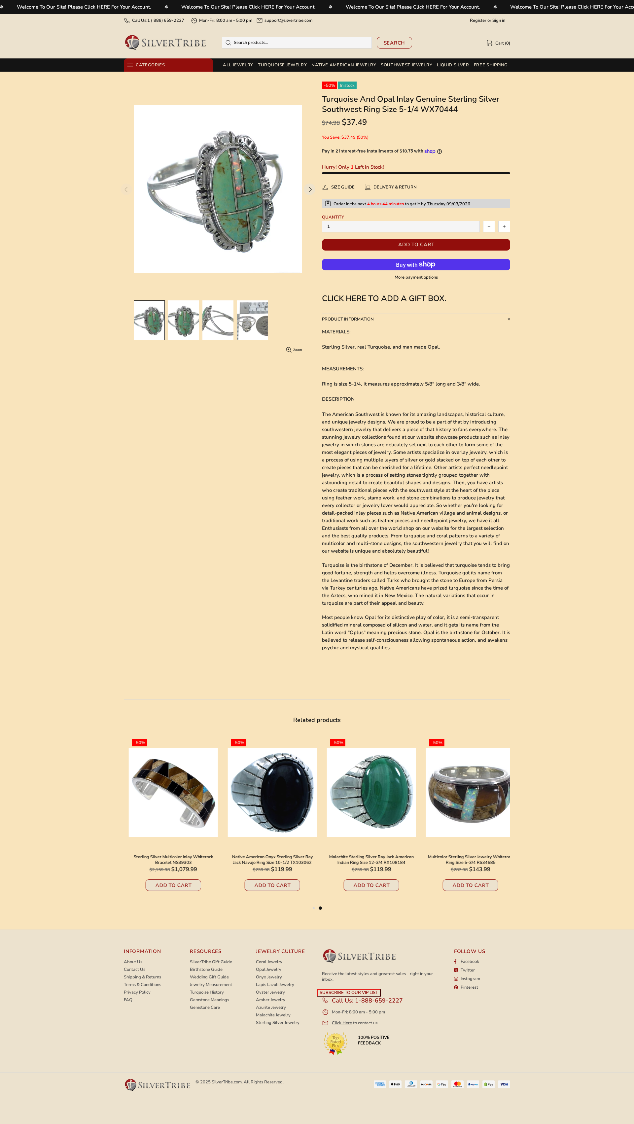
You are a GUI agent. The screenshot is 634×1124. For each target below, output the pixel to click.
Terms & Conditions (142, 985)
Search (394, 43)
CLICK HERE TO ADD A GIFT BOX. (384, 298)
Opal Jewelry (268, 969)
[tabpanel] (366, 819)
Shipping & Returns (142, 977)
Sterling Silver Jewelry (277, 1023)
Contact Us (134, 969)
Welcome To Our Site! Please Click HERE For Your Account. (84, 7)
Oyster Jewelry (270, 992)
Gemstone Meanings (209, 1000)
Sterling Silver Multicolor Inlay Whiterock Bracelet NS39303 (168, 860)
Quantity (333, 217)
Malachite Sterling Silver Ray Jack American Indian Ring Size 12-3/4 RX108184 (366, 860)
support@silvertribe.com (288, 20)
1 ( (165, 20)
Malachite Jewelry (273, 1015)
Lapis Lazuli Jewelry (275, 985)
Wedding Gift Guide (209, 977)
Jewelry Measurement (211, 985)
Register (478, 20)
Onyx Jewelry (269, 977)
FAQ (128, 1000)
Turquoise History (207, 992)
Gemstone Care (205, 1007)
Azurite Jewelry (271, 1007)
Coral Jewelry (269, 962)
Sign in (498, 20)
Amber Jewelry (270, 1000)
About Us (133, 962)
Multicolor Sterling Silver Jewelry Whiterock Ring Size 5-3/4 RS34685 (465, 860)
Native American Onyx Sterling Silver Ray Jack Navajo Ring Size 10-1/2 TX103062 (267, 860)
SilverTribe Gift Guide (211, 962)
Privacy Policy (137, 992)
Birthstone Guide (206, 969)
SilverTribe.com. (227, 1082)
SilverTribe (165, 43)
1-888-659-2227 (379, 1001)
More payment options (416, 277)
